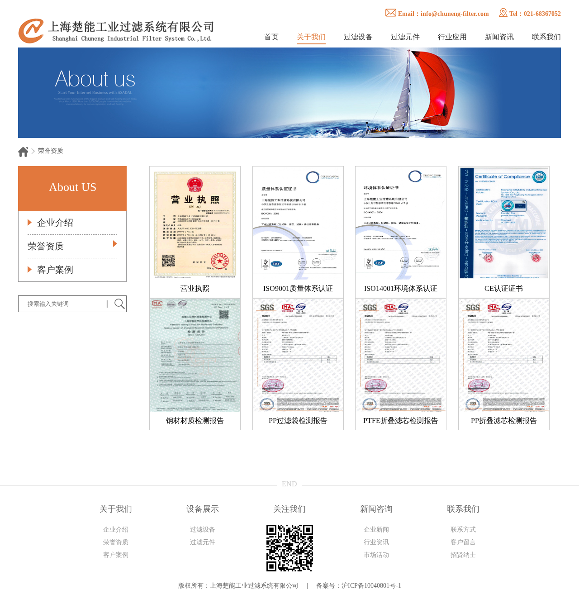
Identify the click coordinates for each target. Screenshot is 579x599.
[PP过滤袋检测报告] (298, 409)
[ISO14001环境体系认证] (401, 277)
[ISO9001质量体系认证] (298, 277)
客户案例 (55, 270)
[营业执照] (195, 277)
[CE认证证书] (504, 277)
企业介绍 (55, 223)
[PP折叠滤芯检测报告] (504, 409)
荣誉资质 (46, 246)
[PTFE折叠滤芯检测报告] (401, 409)
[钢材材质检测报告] (195, 409)
